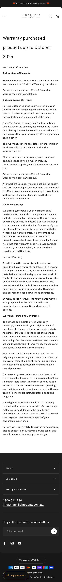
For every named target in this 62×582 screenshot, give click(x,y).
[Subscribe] (54, 531)
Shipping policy (49, 577)
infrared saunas (29, 218)
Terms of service (36, 577)
